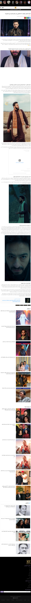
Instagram (16, 598)
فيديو (3, 7)
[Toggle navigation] (30, 8)
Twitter (15, 598)
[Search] (5, 8)
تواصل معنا (29, 587)
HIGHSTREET (16, 9)
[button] (30, 18)
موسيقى (14, 328)
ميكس (30, 12)
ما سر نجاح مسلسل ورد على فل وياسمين (8, 439)
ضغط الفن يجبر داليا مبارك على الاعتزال (9, 341)
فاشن (30, 577)
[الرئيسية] (15, 7)
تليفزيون (14, 457)
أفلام (30, 572)
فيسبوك (29, 582)
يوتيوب (13, 598)
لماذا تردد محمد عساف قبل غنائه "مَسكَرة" (8, 388)
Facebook (17, 598)
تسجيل (2, 591)
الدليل (19, 9)
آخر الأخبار (11, 9)
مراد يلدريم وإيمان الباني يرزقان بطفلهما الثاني (8, 357)
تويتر (30, 584)
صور (30, 570)
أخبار (30, 567)
